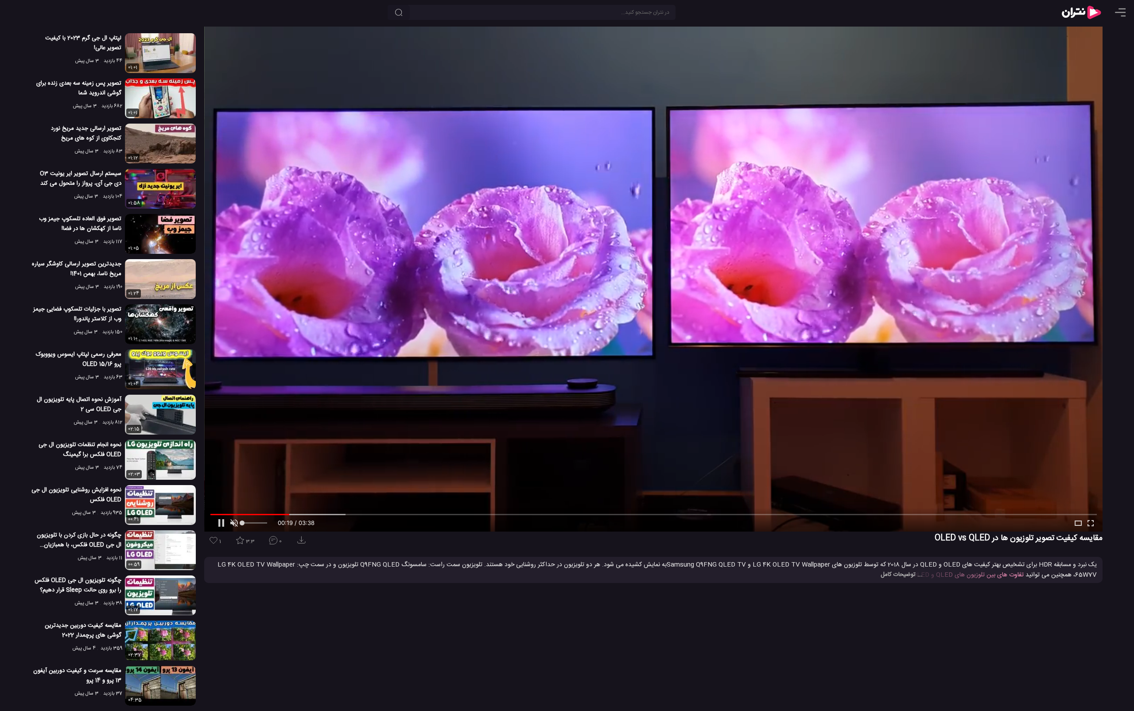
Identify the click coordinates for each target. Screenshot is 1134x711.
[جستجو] (399, 12)
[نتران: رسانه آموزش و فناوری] (1081, 12)
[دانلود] (303, 542)
